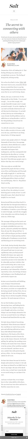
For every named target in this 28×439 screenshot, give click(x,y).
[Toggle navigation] (14, 11)
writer (19, 401)
